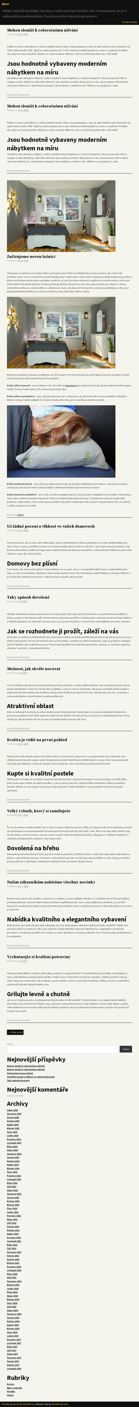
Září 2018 (11, 1307)
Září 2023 (11, 1186)
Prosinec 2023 (14, 1176)
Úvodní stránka (129, 22)
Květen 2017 (13, 1365)
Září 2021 (11, 1248)
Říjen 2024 (12, 1146)
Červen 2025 (13, 1117)
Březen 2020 (13, 1285)
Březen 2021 (13, 1263)
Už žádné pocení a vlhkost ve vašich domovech (51, 526)
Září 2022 (11, 1223)
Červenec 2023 (14, 1194)
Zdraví (20, 514)
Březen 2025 (13, 1128)
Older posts (15, 1032)
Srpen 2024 (12, 1150)
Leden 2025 (12, 1135)
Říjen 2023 (12, 1183)
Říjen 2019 (12, 1292)
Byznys (10, 1384)
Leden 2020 (12, 1288)
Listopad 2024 (14, 1143)
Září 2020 (11, 1277)
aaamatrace (71, 385)
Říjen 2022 (12, 1219)
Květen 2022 (13, 1230)
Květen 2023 (13, 1201)
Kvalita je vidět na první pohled (37, 740)
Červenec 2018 (14, 1314)
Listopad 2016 (14, 1368)
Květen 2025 (13, 1121)
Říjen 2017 (12, 1346)
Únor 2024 (12, 1172)
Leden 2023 (12, 1212)
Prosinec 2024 (14, 1139)
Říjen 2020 (12, 1274)
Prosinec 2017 (14, 1339)
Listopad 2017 (14, 1343)
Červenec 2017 (14, 1358)
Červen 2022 (13, 1226)
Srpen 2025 (12, 1110)
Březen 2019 (13, 1299)
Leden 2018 (12, 1336)
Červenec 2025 (14, 1114)
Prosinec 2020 (14, 1267)
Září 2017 (11, 1350)
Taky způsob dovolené (28, 597)
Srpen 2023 (12, 1190)
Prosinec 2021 (14, 1237)
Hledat (10, 1044)
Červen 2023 (13, 1197)
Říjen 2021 (12, 1245)
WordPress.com (60, 1404)
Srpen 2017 (12, 1354)
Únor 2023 (12, 1208)
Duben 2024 (13, 1165)
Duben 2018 (13, 1325)
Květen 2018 (13, 1321)
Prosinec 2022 (14, 1216)
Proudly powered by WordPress (18, 1404)
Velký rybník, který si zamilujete (38, 811)
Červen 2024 (13, 1157)
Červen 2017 (13, 1361)
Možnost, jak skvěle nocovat (33, 669)
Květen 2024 (13, 1161)
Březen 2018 (13, 1328)
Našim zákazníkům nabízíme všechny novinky (51, 882)
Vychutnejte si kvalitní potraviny (39, 957)
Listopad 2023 (14, 1179)
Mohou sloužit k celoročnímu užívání (42, 30)
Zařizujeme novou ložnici (31, 256)
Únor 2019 (12, 1303)
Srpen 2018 (12, 1310)
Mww (5, 4)
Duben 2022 (13, 1234)
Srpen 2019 (12, 1296)
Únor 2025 (12, 1132)
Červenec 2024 (14, 1154)
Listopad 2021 (14, 1241)
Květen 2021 (13, 1259)
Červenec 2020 (14, 1281)
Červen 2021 (13, 1256)
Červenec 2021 (14, 1252)
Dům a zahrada (14, 1388)
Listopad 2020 (14, 1270)
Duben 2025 (13, 1125)
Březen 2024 (13, 1168)
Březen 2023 (13, 1205)
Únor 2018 (12, 1332)
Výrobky (11, 1391)
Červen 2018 (13, 1318)
